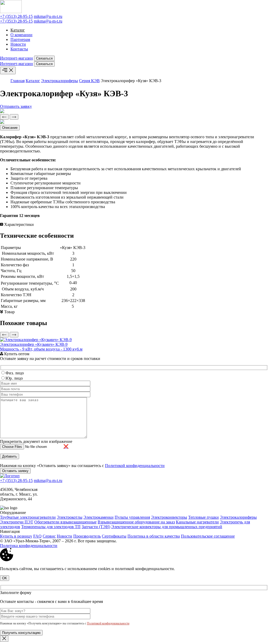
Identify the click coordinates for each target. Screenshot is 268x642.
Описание (10, 128)
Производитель (87, 536)
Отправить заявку (16, 106)
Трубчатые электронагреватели (28, 517)
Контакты (19, 49)
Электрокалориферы (59, 80)
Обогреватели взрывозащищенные (65, 522)
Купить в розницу (16, 536)
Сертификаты (114, 536)
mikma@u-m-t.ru (48, 16)
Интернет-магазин (16, 58)
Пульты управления (132, 517)
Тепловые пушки (203, 517)
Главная (17, 80)
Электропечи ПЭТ (16, 522)
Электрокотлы (69, 517)
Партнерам (20, 39)
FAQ (37, 536)
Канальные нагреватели (197, 522)
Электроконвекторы (169, 517)
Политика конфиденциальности (28, 545)
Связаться (44, 58)
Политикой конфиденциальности (135, 465)
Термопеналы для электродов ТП (51, 526)
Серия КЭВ (89, 80)
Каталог (17, 30)
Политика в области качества (153, 536)
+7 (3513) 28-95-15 (16, 16)
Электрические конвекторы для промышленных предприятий (166, 526)
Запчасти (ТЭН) (96, 526)
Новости (18, 44)
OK (4, 578)
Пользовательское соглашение (208, 536)
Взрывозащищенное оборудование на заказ (136, 522)
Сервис (49, 536)
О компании (21, 35)
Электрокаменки (98, 517)
